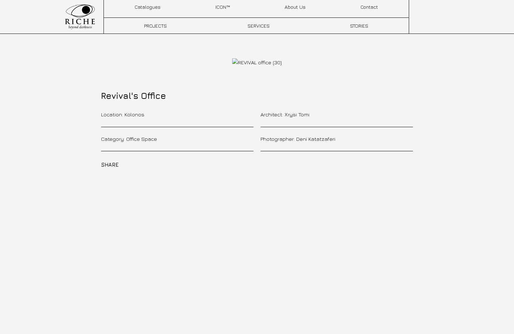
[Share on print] (195, 164)
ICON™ (222, 7)
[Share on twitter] (147, 164)
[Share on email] (183, 164)
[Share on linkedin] (171, 164)
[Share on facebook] (135, 164)
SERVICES (259, 26)
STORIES (359, 26)
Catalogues (147, 7)
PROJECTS (155, 26)
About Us (295, 7)
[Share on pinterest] (159, 164)
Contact (369, 7)
